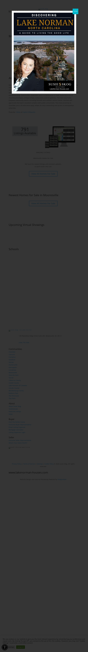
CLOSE (75, 11)
